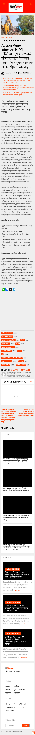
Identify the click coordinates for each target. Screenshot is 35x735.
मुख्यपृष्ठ (7, 686)
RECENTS (6, 434)
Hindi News (9, 711)
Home (7, 704)
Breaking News (12, 569)
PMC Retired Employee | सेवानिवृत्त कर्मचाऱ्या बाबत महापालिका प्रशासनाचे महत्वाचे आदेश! (26, 412)
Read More (18, 590)
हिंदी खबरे (8, 693)
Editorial (22, 707)
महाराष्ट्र (7, 689)
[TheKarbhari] (15, 7)
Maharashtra (10, 707)
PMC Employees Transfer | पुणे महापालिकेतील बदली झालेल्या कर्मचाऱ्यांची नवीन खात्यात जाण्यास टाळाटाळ (16, 547)
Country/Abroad (20, 704)
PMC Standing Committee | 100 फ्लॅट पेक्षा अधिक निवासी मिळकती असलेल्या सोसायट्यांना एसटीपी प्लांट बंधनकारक (17, 81)
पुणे (15, 689)
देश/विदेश (16, 686)
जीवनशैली (17, 693)
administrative (13, 603)
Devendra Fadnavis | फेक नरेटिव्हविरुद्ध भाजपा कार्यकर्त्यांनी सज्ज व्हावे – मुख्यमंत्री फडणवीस (15, 461)
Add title (7, 558)
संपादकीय (22, 689)
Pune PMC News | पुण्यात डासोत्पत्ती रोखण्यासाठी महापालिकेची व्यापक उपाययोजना (16, 608)
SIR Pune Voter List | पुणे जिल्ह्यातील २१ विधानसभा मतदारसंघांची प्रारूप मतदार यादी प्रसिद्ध (16, 518)
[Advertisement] (17, 312)
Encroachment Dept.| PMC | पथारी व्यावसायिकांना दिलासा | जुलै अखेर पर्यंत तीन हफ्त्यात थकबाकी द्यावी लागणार (18, 88)
